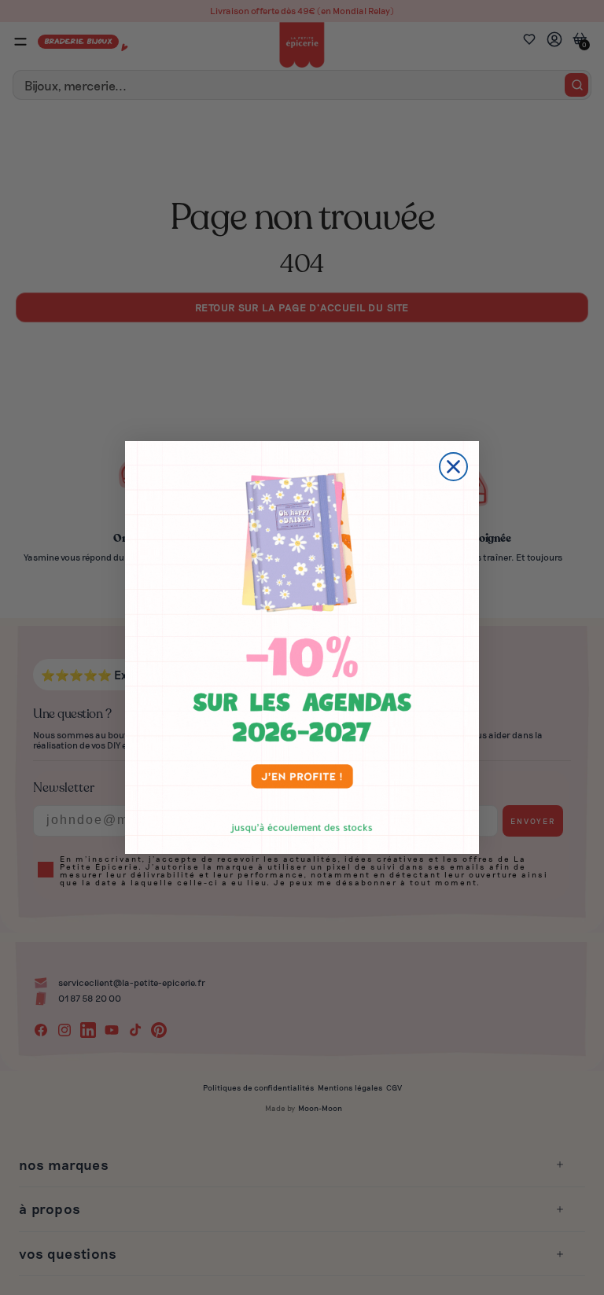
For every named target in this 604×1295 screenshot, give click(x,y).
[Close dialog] (453, 466)
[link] (302, 647)
